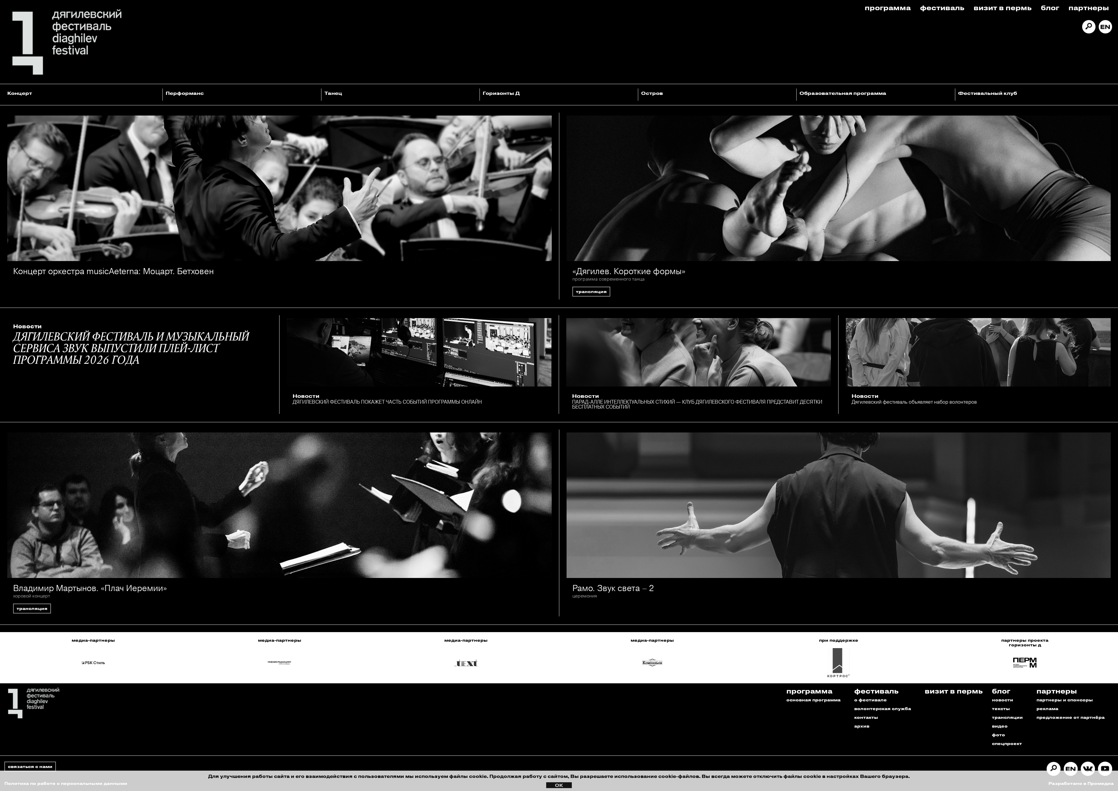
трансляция (591, 291)
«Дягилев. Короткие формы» (628, 271)
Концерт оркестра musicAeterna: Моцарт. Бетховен (113, 271)
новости (1002, 699)
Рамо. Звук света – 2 (613, 588)
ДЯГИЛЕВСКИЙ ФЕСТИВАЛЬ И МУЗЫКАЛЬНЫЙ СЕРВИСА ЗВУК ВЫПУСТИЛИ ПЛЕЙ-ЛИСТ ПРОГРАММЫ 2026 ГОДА (131, 349)
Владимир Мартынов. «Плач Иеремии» (90, 588)
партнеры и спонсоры (1064, 699)
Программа (888, 7)
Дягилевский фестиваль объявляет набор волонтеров (914, 402)
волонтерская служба (882, 708)
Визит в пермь (1003, 7)
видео (1000, 725)
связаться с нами (30, 766)
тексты (1001, 708)
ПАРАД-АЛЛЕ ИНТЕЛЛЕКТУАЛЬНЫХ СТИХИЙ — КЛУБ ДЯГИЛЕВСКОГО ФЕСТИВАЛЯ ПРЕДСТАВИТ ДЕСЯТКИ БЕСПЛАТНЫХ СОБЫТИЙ (697, 404)
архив (861, 725)
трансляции (1007, 717)
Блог (1050, 7)
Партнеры (1089, 7)
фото (998, 734)
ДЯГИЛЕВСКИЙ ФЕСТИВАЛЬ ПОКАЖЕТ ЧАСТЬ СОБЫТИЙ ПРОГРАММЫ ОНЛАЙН (387, 402)
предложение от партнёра (1070, 717)
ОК (559, 785)
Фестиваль (942, 7)
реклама (1047, 708)
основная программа (813, 699)
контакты (866, 717)
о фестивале (870, 699)
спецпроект (1007, 743)
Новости (27, 326)
